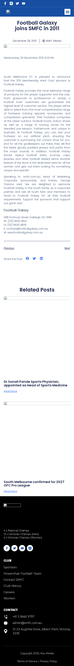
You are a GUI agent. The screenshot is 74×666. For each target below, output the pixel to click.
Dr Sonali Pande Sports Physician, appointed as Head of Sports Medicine (35, 383)
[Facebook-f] (5, 3)
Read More (10, 391)
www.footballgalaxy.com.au (25, 232)
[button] (67, 12)
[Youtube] (22, 548)
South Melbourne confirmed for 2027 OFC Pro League (34, 484)
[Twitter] (17, 3)
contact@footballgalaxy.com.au (27, 228)
